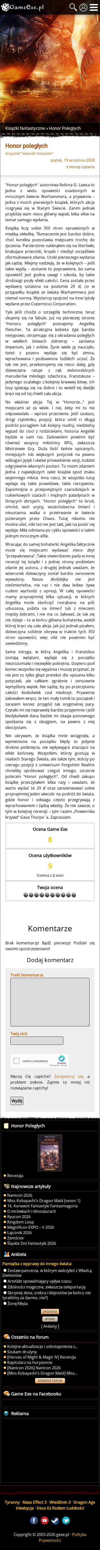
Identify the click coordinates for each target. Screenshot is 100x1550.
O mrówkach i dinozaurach (31, 1211)
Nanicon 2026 (19, 1195)
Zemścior (15, 1238)
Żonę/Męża (18, 1303)
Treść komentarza (26, 975)
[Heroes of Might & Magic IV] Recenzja (41, 1357)
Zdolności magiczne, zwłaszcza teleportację (47, 1287)
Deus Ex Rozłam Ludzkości (60, 1508)
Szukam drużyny (22, 1351)
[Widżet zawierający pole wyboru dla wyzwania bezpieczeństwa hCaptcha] (39, 1061)
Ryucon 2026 (19, 1216)
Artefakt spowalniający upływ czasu (39, 1281)
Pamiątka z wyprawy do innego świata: (37, 1263)
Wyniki (50, 1319)
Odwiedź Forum (50, 1381)
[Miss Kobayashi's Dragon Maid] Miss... (42, 1373)
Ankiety (50, 1326)
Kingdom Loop (20, 1222)
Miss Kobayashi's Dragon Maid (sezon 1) (43, 1200)
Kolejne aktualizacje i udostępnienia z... (42, 1346)
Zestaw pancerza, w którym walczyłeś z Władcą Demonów (47, 1273)
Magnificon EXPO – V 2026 (30, 1227)
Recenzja (15, 1175)
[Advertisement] (50, 68)
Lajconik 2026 (19, 1232)
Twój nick (18, 1033)
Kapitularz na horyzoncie (29, 1362)
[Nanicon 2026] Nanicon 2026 (34, 1367)
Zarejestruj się (68, 1076)
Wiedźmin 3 (60, 1502)
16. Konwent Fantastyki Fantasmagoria (42, 1206)
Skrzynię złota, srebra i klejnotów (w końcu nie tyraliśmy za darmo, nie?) (46, 1295)
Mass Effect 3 (35, 1502)
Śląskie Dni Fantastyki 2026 (31, 1243)
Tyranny (12, 1502)
